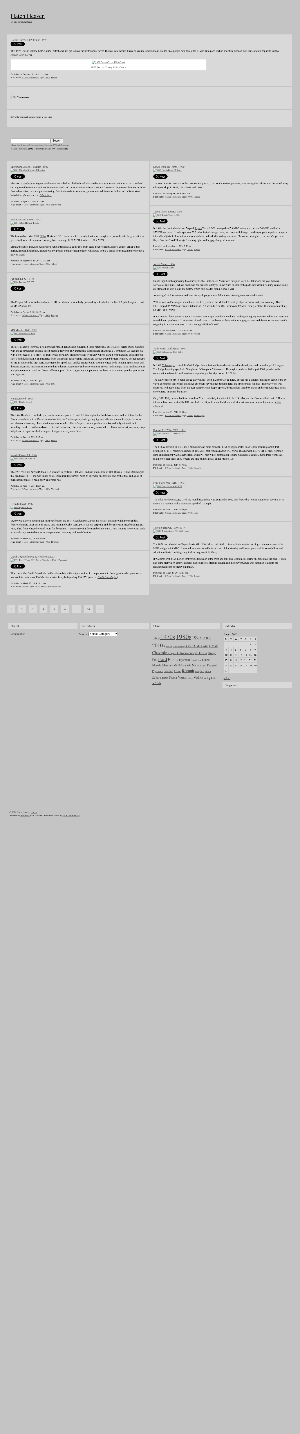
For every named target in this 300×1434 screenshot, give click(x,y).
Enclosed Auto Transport (41, 144)
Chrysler (172, 653)
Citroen (182, 653)
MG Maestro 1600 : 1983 (24, 330)
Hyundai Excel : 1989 (22, 504)
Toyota (198, 228)
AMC (189, 646)
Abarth (169, 646)
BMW (213, 646)
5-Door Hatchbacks (42, 148)
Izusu (193, 660)
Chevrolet (160, 652)
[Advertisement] (256, 718)
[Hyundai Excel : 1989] (21, 507)
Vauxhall (25, 471)
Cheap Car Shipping (20, 144)
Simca (208, 671)
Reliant (177, 671)
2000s (207, 637)
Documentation (17, 633)
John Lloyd (25, 54)
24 (88, 609)
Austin (214, 280)
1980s (47, 204)
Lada (198, 660)
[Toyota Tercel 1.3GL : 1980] (166, 214)
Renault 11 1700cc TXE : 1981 (169, 430)
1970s (47, 77)
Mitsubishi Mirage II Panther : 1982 (29, 166)
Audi (196, 646)
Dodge (212, 653)
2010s (37, 586)
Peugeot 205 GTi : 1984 (23, 278)
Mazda (157, 665)
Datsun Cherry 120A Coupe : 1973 (29, 39)
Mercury (167, 665)
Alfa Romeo (178, 646)
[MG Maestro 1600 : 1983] (23, 333)
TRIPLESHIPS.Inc (71, 815)
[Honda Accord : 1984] (21, 401)
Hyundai (55, 541)
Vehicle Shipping (61, 144)
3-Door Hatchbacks (30, 77)
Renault (170, 446)
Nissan (196, 665)
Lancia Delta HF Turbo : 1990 (168, 166)
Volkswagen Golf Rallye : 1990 (169, 348)
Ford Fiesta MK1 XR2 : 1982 (168, 482)
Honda (54, 440)
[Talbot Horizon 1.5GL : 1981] (25, 222)
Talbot (43, 236)
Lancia (197, 196)
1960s (156, 638)
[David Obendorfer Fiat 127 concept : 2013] (39, 559)
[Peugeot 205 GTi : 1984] (22, 282)
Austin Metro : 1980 (164, 264)
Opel (204, 665)
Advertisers (84, 633)
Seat (202, 671)
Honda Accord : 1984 (22, 398)
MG (17, 346)
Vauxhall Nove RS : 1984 (24, 455)
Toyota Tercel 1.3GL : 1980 (167, 211)
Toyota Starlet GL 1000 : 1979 (169, 527)
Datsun (25, 50)
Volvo (156, 682)
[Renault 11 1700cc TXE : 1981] (168, 433)
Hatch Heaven (28, 15)
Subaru (156, 677)
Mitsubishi (27, 183)
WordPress (25, 815)
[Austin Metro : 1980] (163, 267)
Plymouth (157, 671)
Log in (34, 812)
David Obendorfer (107, 577)
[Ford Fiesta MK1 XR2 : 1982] (167, 486)
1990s (190, 196)
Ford (166, 499)
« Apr (227, 678)
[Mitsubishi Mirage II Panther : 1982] (28, 170)
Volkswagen (168, 365)
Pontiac (168, 671)
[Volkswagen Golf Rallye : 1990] (168, 351)
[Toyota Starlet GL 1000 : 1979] (171, 531)
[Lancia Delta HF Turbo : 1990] (167, 170)
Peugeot (19, 302)
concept (60, 148)
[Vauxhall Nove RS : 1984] (23, 458)
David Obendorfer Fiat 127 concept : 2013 (33, 556)
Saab (197, 671)
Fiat (59, 586)
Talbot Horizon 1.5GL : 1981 (26, 219)
